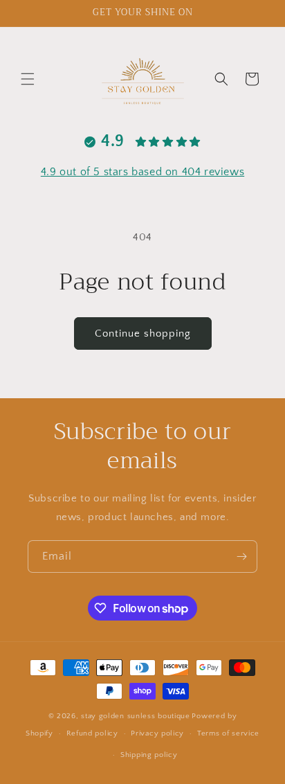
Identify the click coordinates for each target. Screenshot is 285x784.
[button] (27, 79)
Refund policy (92, 733)
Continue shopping (143, 333)
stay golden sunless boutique (135, 716)
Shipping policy (149, 755)
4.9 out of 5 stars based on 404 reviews (142, 172)
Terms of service (228, 733)
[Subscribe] (241, 556)
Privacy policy (157, 733)
